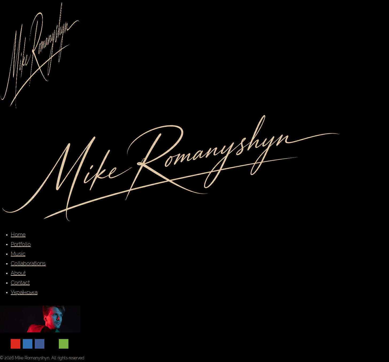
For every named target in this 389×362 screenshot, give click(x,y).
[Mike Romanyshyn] (171, 221)
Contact (20, 282)
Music (18, 254)
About (18, 273)
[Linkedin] (27, 344)
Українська (24, 292)
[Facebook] (39, 344)
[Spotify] (63, 344)
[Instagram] (51, 344)
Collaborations (28, 263)
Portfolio (21, 244)
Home (18, 234)
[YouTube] (15, 344)
